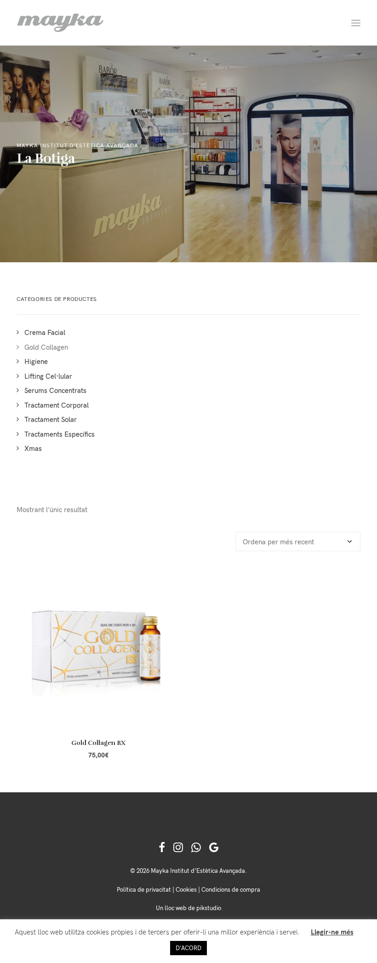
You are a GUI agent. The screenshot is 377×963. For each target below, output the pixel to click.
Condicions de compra (230, 889)
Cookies (186, 889)
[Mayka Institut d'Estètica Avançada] (60, 22)
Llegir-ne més (332, 931)
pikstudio (208, 908)
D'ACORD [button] (188, 948)
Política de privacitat (144, 889)
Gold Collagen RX (98, 743)
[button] (356, 23)
